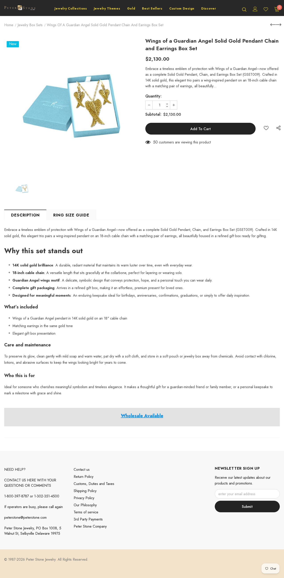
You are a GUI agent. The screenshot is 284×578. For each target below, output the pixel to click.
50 (155, 142)
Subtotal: (153, 114)
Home (8, 25)
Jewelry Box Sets (30, 25)
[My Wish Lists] (266, 9)
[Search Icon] (244, 9)
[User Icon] (255, 9)
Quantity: (153, 96)
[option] (71, 106)
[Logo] (19, 9)
